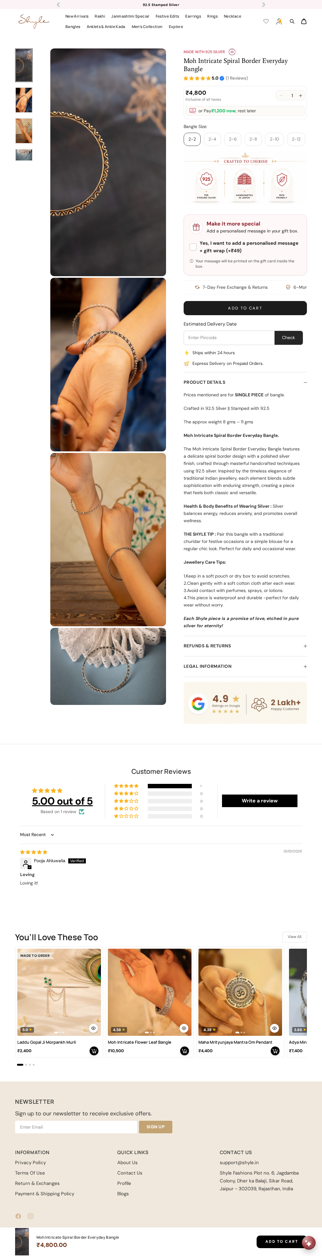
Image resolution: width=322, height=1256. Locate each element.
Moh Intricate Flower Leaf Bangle (139, 1042)
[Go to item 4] (24, 155)
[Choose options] (93, 1028)
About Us (127, 1162)
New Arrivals (76, 16)
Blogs (123, 1194)
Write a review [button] (260, 800)
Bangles (72, 26)
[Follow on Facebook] (18, 1216)
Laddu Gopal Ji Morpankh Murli (46, 1042)
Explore (176, 26)
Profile (124, 1183)
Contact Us (129, 1173)
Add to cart (245, 308)
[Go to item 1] (24, 65)
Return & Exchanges (37, 1183)
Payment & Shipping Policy (44, 1194)
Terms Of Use (30, 1173)
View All (295, 936)
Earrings (193, 16)
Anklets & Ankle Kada (106, 26)
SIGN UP (156, 1127)
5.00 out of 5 (62, 801)
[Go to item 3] (24, 131)
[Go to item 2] (24, 100)
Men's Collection (147, 26)
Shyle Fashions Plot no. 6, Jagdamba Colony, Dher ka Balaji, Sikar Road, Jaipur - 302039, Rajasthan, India (259, 1181)
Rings (212, 16)
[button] (197, 78)
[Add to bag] (94, 1051)
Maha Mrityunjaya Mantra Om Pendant (235, 1042)
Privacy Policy (30, 1162)
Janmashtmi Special (130, 16)
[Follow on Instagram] (30, 1216)
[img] (33, 852)
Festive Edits (167, 16)
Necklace (232, 16)
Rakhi (100, 16)
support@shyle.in (239, 1162)
